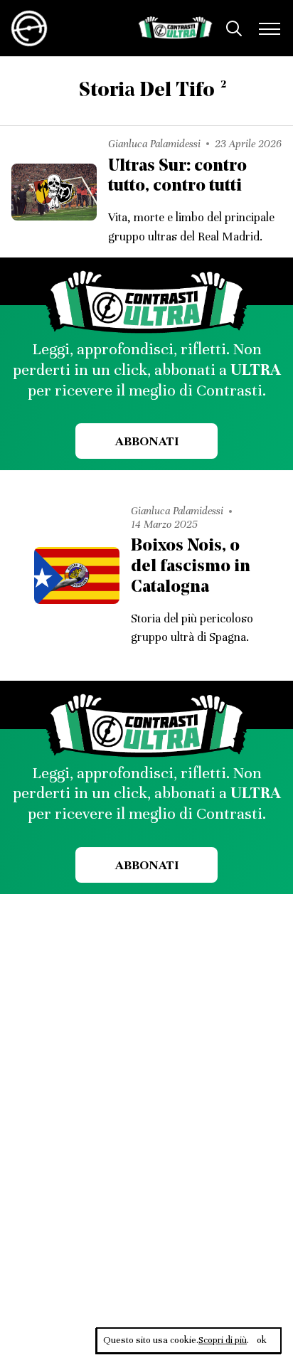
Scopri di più (222, 1340)
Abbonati (147, 441)
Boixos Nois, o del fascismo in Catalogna (190, 567)
